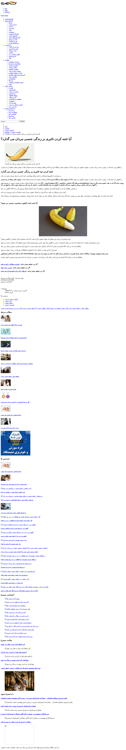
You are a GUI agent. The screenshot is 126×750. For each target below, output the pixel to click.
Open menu (4, 15)
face (6, 8)
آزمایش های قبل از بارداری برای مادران (13, 652)
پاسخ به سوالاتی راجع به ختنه (10, 264)
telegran (7, 12)
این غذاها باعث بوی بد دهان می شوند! (13, 644)
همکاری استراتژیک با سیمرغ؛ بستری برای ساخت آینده (18, 706)
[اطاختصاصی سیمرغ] (63, 599)
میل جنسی (8, 301)
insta (6, 10)
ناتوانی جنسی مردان (11, 299)
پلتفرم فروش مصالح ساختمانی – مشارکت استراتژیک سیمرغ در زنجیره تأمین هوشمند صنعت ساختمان (34, 698)
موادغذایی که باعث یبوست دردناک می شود (15, 660)
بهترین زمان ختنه (6, 268)
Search (22, 121)
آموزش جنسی (9, 305)
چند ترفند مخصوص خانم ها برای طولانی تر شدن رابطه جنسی (20, 668)
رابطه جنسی (9, 303)
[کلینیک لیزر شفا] (15, 455)
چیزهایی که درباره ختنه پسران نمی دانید (13, 271)
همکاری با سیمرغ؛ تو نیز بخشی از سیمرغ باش (16, 722)
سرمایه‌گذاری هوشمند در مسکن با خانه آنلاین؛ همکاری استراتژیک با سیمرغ (25, 714)
